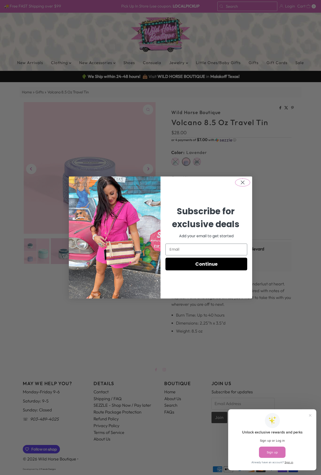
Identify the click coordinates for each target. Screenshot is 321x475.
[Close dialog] (242, 182)
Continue (206, 264)
